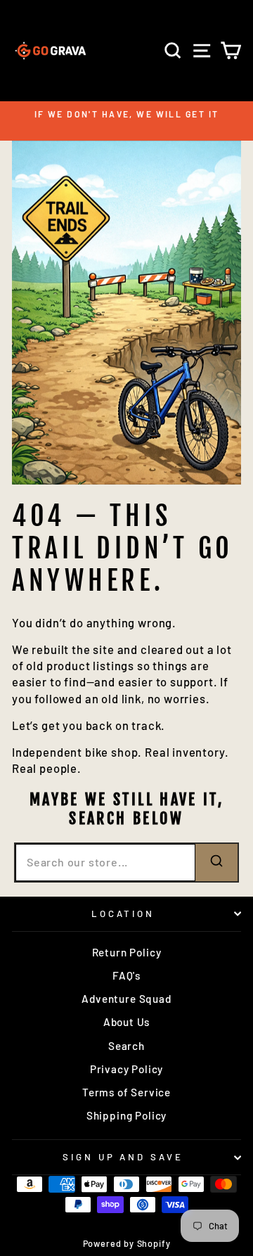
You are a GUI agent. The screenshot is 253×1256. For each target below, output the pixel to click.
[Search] (216, 862)
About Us (126, 1021)
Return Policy (127, 952)
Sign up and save (123, 1156)
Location (123, 913)
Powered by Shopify (127, 1243)
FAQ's (126, 975)
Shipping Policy (126, 1115)
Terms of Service (126, 1092)
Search (126, 1045)
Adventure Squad (126, 998)
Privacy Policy (127, 1069)
